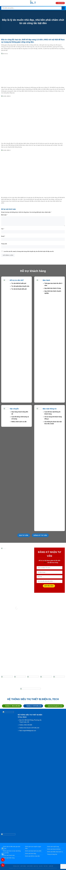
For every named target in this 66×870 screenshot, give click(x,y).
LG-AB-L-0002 (42, 40)
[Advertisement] (33, 836)
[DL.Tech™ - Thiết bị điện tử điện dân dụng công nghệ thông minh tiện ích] (33, 3)
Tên (2, 228)
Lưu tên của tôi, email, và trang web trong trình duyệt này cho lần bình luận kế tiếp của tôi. (29, 251)
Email (3, 236)
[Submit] (63, 8)
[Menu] (2, 3)
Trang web (4, 243)
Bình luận (4, 214)
